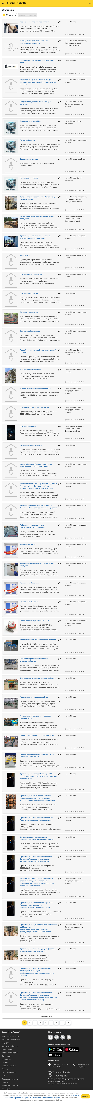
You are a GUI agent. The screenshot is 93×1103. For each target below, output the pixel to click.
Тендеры (5, 1043)
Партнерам (6, 1089)
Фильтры (10, 15)
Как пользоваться (9, 1072)
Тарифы (5, 1069)
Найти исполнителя (9, 1066)
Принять (85, 1096)
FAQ (3, 1076)
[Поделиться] (59, 22)
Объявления (6, 1059)
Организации (7, 1056)
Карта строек (7, 1049)
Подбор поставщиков (10, 1053)
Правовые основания (10, 1085)
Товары (5, 1062)
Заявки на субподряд (10, 1046)
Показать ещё (46, 1016)
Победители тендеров (10, 1036)
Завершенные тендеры (11, 1039)
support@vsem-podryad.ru (83, 1065)
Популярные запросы (10, 1079)
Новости (5, 1082)
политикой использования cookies (46, 1098)
